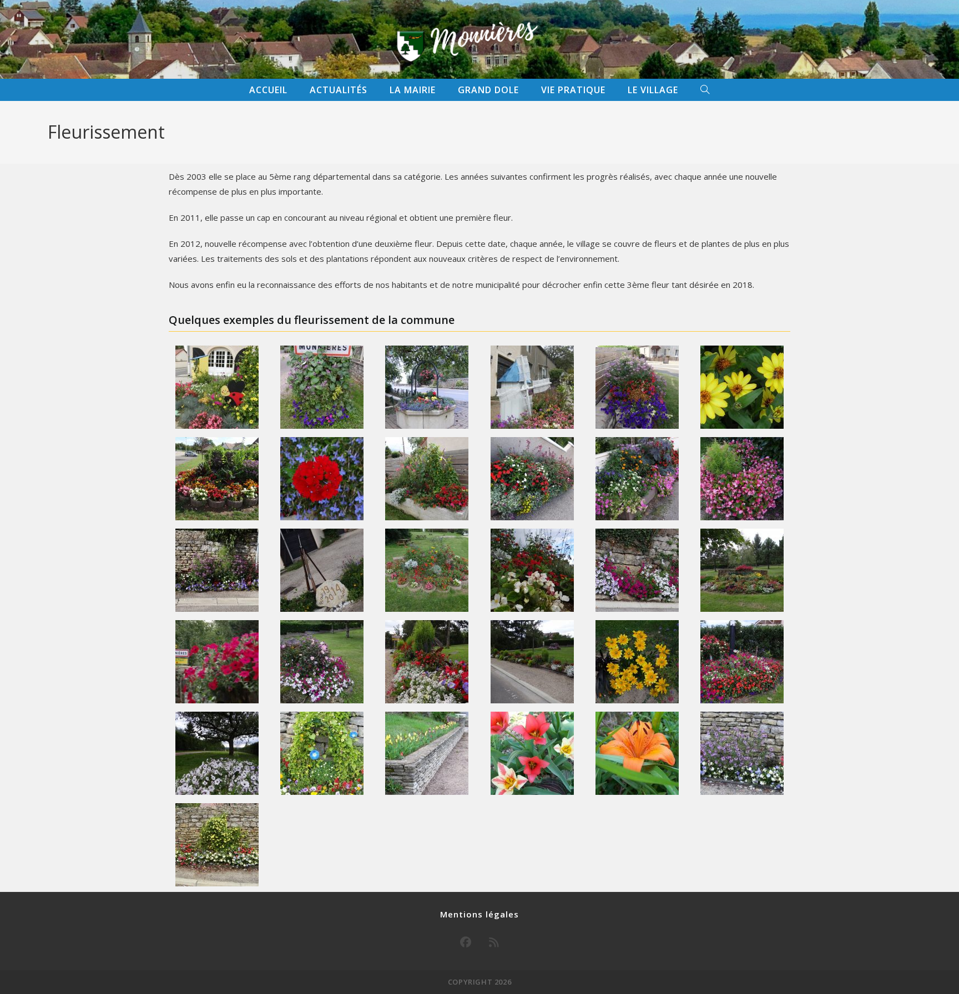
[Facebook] (466, 942)
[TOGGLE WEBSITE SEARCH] (705, 90)
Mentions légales (479, 914)
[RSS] (493, 942)
